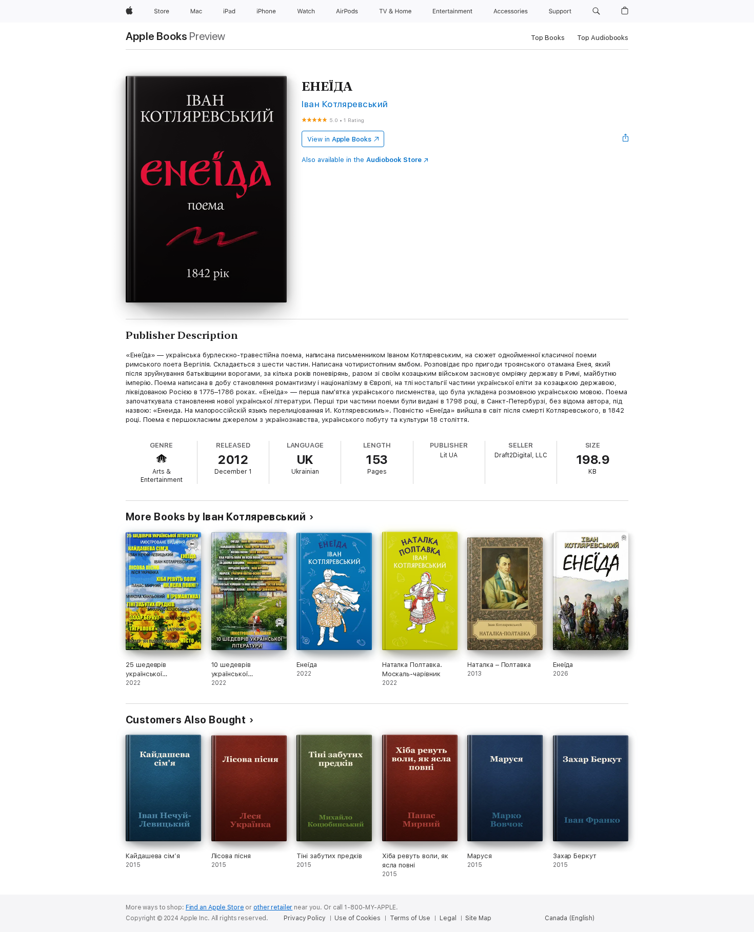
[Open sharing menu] (626, 139)
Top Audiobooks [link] (602, 38)
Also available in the (362, 160)
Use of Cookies (357, 918)
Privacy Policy (304, 918)
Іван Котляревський (345, 103)
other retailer (272, 907)
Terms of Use (410, 918)
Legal (448, 918)
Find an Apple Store (215, 907)
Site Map (478, 918)
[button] (596, 11)
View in (339, 139)
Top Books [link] (548, 38)
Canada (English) (569, 918)
